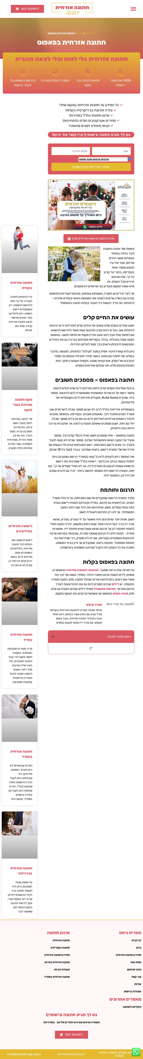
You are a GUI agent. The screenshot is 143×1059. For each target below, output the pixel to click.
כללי (79, 33)
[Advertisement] (19, 160)
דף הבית (90, 33)
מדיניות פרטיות (100, 159)
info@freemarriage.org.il (24, 1054)
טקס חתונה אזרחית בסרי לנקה (22, 404)
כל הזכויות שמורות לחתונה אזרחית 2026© (119, 1054)
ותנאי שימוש (85, 159)
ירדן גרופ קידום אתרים (71, 1054)
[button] (133, 9)
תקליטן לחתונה (132, 1006)
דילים (115, 584)
